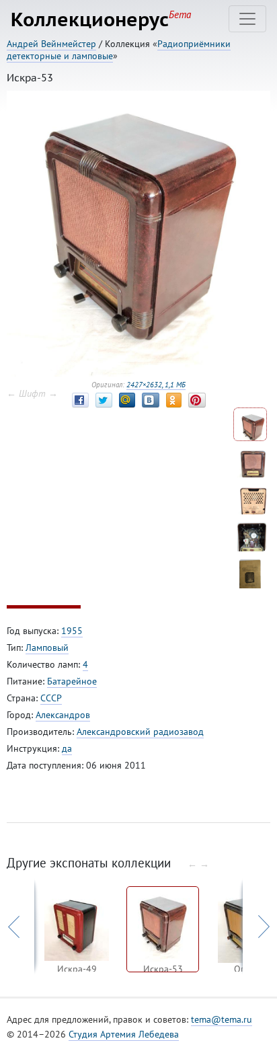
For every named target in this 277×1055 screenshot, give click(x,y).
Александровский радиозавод (140, 732)
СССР (51, 698)
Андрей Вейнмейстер (51, 44)
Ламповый (47, 647)
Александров (63, 715)
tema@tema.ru (221, 1019)
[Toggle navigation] (247, 18)
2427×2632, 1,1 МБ (156, 384)
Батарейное (72, 681)
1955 (72, 631)
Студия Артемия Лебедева (124, 1034)
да (67, 748)
